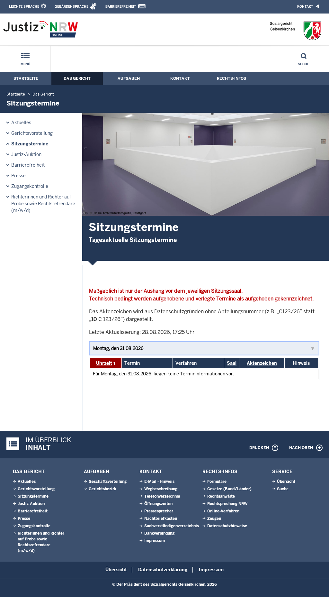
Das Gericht (77, 78)
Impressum (154, 540)
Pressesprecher (158, 511)
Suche (303, 64)
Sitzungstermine (29, 144)
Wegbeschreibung (160, 488)
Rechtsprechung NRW (227, 503)
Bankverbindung (159, 533)
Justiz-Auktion (26, 154)
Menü (25, 64)
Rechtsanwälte (221, 496)
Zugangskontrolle (29, 186)
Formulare (217, 481)
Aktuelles (21, 122)
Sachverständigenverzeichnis (171, 525)
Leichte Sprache (24, 7)
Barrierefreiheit (120, 7)
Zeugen (214, 518)
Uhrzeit (104, 363)
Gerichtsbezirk (102, 488)
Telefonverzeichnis (162, 496)
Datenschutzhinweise (227, 525)
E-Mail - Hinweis (159, 481)
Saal (231, 363)
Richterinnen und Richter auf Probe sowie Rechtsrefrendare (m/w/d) (43, 203)
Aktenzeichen (262, 363)
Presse (18, 176)
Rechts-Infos (231, 78)
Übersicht (286, 481)
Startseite (25, 78)
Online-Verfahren (223, 511)
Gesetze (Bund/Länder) (229, 488)
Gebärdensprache (71, 7)
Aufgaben (129, 78)
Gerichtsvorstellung (32, 133)
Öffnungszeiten (158, 503)
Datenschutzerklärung (163, 570)
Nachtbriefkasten (160, 518)
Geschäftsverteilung (108, 481)
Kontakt (305, 7)
